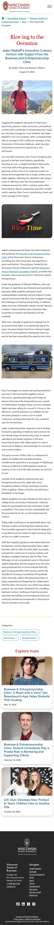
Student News (29, 638)
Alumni (32, 883)
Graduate (33, 871)
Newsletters (9, 638)
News (31, 877)
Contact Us (11, 886)
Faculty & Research (37, 874)
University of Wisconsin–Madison (27, 917)
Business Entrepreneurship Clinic (19, 631)
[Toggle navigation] (50, 6)
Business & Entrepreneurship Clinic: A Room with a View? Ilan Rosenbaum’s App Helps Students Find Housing (27, 694)
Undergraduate (35, 868)
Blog (24, 21)
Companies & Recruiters (34, 887)
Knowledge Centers (16, 18)
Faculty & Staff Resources (35, 893)
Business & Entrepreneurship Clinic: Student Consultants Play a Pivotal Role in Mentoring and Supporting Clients (26, 749)
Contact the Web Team (32, 919)
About (31, 880)
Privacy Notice (19, 919)
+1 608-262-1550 (13, 883)
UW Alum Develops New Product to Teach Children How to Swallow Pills (27, 803)
